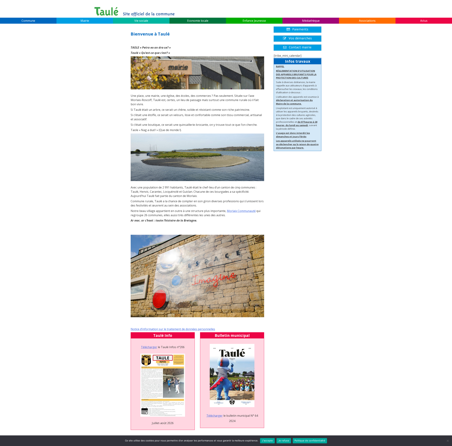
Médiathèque (311, 21)
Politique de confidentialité (310, 440)
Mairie (85, 21)
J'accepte (267, 440)
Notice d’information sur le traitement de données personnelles (173, 329)
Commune (28, 21)
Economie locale (197, 21)
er (221, 416)
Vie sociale (141, 21)
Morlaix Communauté (241, 211)
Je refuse (283, 440)
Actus (423, 21)
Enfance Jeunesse (254, 21)
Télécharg (213, 416)
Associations (367, 21)
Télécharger (149, 347)
